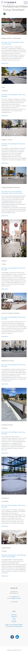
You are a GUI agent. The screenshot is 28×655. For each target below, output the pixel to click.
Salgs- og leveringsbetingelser (14, 624)
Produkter (14, 614)
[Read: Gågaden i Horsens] (14, 127)
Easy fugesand (12, 555)
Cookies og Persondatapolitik (14, 626)
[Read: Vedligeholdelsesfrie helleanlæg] (14, 175)
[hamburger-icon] (25, 3)
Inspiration (14, 616)
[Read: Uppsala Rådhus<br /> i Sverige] (14, 537)
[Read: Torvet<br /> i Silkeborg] (14, 75)
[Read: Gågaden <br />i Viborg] (14, 238)
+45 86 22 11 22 (15, 596)
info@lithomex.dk (16, 598)
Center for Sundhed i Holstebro (10, 313)
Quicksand (18, 191)
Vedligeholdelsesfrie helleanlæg (10, 187)
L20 (9, 42)
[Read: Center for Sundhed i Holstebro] (14, 301)
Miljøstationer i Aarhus (7, 360)
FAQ (14, 618)
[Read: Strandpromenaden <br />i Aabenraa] (14, 404)
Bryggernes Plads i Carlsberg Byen (11, 38)
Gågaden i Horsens (6, 139)
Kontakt (14, 621)
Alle (2, 42)
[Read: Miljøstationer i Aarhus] (14, 348)
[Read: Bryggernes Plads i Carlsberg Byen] (14, 26)
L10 (9, 191)
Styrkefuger (16, 42)
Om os (14, 620)
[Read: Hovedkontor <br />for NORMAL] (14, 475)
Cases (5, 42)
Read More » (5, 63)
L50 (11, 42)
